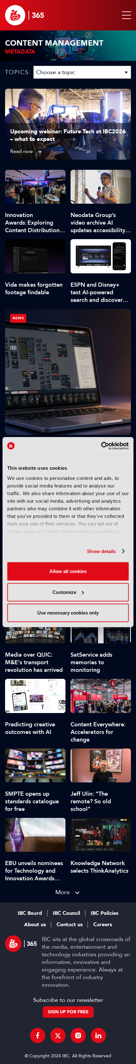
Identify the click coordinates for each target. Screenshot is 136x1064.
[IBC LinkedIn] (98, 1035)
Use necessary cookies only (68, 612)
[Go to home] (24, 15)
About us (35, 924)
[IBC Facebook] (37, 1035)
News (18, 318)
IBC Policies (104, 913)
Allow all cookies (68, 571)
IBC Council (66, 913)
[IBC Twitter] (57, 1035)
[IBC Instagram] (78, 1035)
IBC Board (30, 913)
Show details (101, 551)
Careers (102, 924)
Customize (64, 592)
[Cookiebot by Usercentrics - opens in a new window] (101, 446)
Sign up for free (68, 1012)
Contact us (70, 924)
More (62, 892)
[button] (125, 15)
